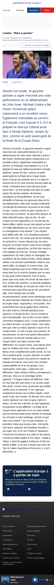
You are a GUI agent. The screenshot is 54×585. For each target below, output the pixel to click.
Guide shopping (33, 531)
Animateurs (7, 535)
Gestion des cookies (11, 558)
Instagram (8, 521)
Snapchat (22, 521)
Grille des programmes (36, 526)
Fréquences (8, 540)
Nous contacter (9, 526)
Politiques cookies (34, 553)
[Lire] (35, 580)
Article (5, 82)
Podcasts (20, 10)
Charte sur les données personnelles (12, 563)
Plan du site (32, 544)
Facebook (13, 521)
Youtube (17, 521)
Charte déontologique (36, 558)
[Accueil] (27, 3)
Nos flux (30, 540)
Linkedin (26, 521)
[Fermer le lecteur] (51, 579)
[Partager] (5, 45)
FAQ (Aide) (7, 549)
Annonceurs (8, 531)
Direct (47, 10)
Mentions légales (10, 553)
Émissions (34, 10)
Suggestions (17, 82)
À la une (6, 10)
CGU (29, 549)
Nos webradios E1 (10, 544)
